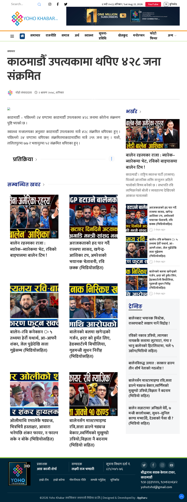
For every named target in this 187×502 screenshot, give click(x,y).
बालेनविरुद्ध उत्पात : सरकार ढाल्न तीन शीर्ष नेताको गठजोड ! (151, 365)
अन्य (170, 35)
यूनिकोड (114, 480)
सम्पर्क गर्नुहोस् (98, 480)
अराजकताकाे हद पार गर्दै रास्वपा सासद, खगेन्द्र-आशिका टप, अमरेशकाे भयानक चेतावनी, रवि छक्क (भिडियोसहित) (89, 255)
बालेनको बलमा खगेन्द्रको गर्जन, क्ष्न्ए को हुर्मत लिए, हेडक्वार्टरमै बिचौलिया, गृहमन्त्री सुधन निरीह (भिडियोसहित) (89, 344)
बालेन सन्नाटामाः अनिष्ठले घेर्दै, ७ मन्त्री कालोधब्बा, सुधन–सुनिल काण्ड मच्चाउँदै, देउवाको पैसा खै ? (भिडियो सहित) (151, 416)
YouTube (153, 4)
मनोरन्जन (138, 35)
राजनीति (51, 35)
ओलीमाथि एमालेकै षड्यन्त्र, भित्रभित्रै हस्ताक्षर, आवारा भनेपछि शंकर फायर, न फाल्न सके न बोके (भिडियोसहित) (34, 430)
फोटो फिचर (153, 36)
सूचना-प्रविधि (103, 36)
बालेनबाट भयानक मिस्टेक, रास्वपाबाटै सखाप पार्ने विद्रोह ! (149, 321)
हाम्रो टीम (44, 480)
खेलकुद (123, 35)
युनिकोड (173, 4)
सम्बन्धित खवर (24, 184)
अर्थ (77, 35)
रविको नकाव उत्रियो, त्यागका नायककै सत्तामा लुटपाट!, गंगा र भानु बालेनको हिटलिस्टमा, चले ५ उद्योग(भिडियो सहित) (151, 343)
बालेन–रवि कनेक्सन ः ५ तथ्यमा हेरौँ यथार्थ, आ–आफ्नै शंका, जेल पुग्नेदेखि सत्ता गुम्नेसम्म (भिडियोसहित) (33, 341)
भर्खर (132, 111)
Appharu (142, 497)
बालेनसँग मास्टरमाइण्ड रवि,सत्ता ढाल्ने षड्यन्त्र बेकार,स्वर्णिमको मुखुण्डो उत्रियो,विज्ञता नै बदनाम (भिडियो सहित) (89, 433)
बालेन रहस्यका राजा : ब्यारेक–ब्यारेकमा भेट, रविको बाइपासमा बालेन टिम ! (33, 249)
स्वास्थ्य (89, 35)
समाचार (35, 35)
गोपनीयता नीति (77, 480)
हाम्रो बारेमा (59, 480)
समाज (65, 35)
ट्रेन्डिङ (135, 306)
